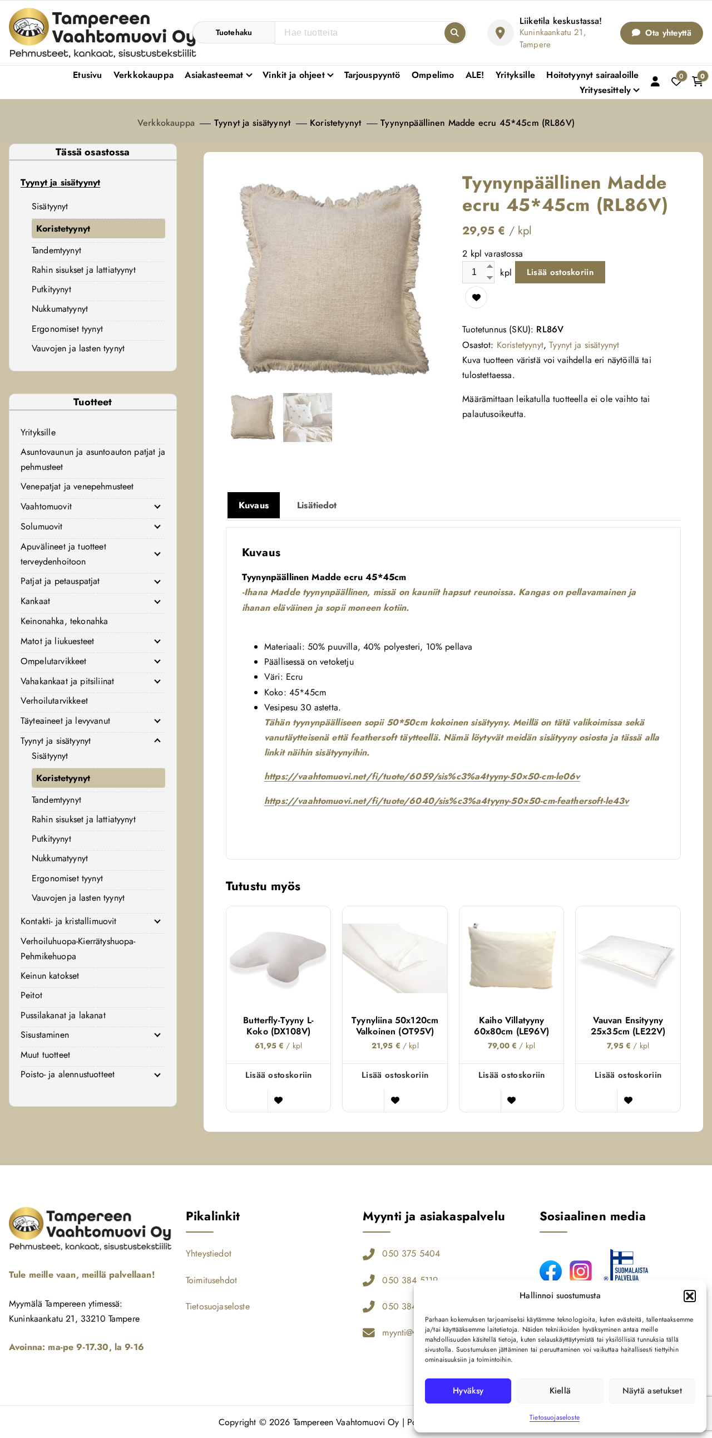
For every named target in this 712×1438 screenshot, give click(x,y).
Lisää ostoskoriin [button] (278, 1075)
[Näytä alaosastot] (157, 506)
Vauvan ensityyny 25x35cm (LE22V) (628, 1026)
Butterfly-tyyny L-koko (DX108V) (278, 1026)
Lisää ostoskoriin (560, 272)
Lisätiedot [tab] (317, 505)
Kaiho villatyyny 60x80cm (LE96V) (511, 1026)
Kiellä (560, 1391)
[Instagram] (581, 1271)
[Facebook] (551, 1271)
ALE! (475, 74)
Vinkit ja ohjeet (294, 74)
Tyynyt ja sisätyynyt (252, 122)
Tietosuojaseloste (555, 1417)
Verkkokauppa (143, 74)
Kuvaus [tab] (254, 505)
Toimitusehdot (211, 1280)
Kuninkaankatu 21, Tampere (553, 38)
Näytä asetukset (652, 1391)
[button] (689, 1296)
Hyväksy (468, 1391)
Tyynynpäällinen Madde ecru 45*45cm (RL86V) (477, 122)
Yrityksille (515, 74)
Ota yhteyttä (666, 33)
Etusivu (87, 74)
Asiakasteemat (214, 74)
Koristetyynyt (335, 122)
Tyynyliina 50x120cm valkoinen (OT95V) (395, 1026)
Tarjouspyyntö (372, 74)
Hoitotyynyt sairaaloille (592, 74)
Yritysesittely (605, 90)
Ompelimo (433, 74)
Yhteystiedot (208, 1253)
